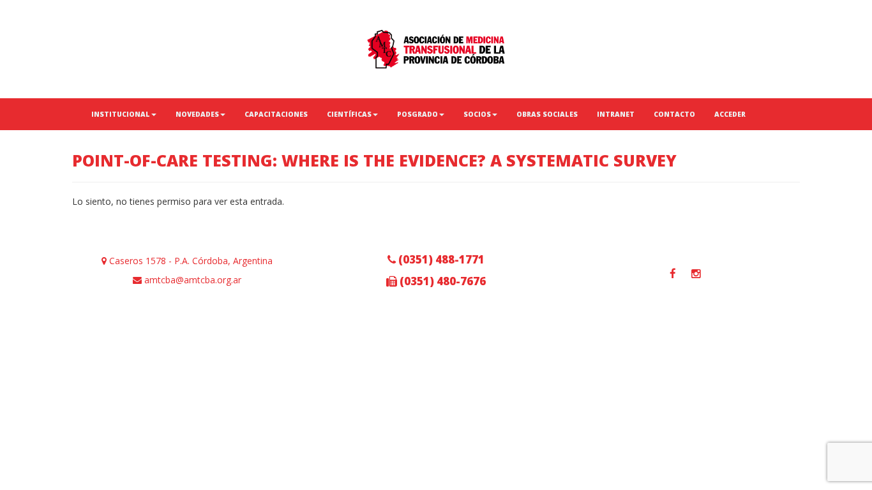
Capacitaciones (276, 114)
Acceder (730, 114)
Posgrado (417, 114)
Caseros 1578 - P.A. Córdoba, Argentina (190, 261)
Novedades (197, 114)
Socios (477, 114)
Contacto (674, 114)
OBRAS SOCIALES (547, 114)
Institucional (120, 114)
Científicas (349, 114)
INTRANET (616, 114)
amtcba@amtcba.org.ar (191, 280)
